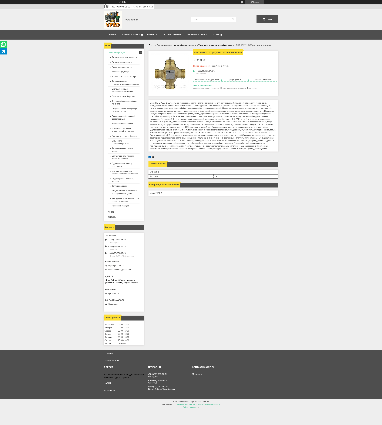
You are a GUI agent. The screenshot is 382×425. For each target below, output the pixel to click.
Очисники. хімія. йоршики (123, 96)
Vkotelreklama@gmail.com (119, 269)
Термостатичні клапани (122, 124)
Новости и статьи (111, 360)
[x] (153, 158)
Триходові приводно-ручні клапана (215, 45)
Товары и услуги (131, 35)
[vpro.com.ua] (113, 20)
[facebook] (149, 158)
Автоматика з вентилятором (124, 57)
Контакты (152, 35)
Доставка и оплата (197, 35)
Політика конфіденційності (208, 404)
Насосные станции (120, 206)
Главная (111, 35)
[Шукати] (233, 19)
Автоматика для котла (122, 62)
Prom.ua (205, 402)
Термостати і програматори (124, 76)
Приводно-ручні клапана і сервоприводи (176, 45)
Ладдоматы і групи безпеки (124, 136)
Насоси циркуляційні (121, 72)
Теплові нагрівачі (119, 186)
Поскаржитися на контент (185, 404)
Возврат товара (172, 35)
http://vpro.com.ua (116, 265)
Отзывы (112, 217)
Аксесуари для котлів (122, 67)
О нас (217, 35)
